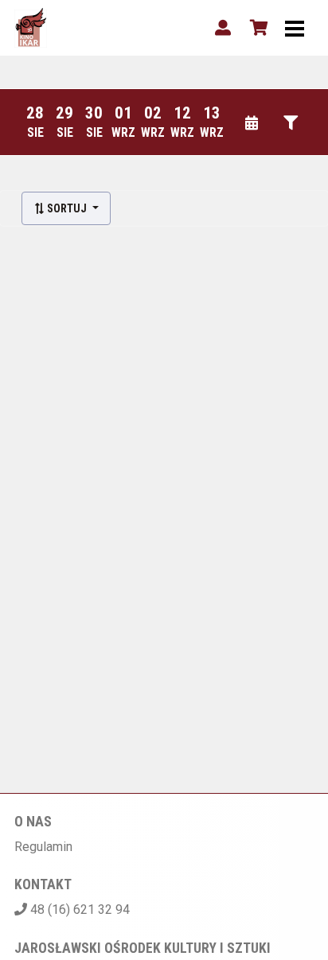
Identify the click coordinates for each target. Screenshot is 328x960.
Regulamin (43, 846)
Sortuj (67, 208)
